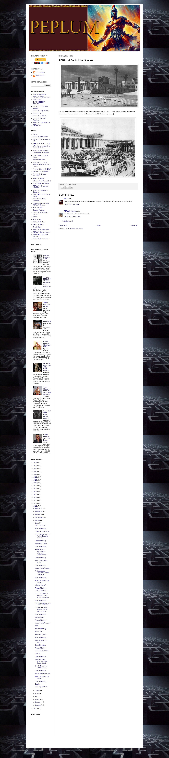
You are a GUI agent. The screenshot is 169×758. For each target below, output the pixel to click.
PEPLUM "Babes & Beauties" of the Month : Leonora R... (42, 595)
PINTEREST (37, 99)
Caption (37, 684)
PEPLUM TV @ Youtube (41, 111)
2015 (35, 494)
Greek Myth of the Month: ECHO (41, 667)
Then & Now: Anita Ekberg (46, 304)
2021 (35, 477)
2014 (35, 497)
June (37, 690)
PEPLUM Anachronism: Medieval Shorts (43, 604)
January (38, 705)
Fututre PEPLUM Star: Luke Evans (46, 437)
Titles (35, 217)
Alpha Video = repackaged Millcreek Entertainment (40, 552)
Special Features (39, 210)
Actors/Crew (37, 219)
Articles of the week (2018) (42, 169)
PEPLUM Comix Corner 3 (41, 232)
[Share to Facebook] (69, 187)
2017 (35, 489)
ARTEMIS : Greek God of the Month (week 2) (47, 367)
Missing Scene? (40, 585)
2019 (35, 483)
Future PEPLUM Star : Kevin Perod (47, 344)
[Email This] (62, 187)
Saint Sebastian (40, 645)
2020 (35, 480)
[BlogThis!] (64, 187)
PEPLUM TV (40, 75)
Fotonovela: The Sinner (41, 183)
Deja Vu (37, 654)
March (37, 699)
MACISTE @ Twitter (39, 94)
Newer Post (63, 225)
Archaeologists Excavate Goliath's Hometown (42, 573)
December (39, 508)
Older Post (133, 225)
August (37, 520)
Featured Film (37, 207)
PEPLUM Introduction (40, 137)
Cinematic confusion (42, 531)
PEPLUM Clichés (39, 222)
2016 (35, 491)
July (36, 523)
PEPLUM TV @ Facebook (41, 122)
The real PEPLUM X (40, 162)
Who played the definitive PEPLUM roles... (41, 147)
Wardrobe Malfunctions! (41, 153)
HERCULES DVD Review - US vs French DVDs (41, 609)
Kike (65, 199)
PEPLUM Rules (38, 224)
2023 (35, 471)
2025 (35, 465)
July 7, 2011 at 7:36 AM (72, 204)
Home (99, 225)
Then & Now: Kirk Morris (41, 561)
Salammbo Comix (41, 544)
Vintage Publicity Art (41, 591)
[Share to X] (66, 187)
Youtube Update (40, 635)
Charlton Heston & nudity (46, 257)
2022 (35, 474)
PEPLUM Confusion (41, 651)
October (38, 514)
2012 (35, 503)
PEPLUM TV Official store (41, 97)
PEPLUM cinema (70, 211)
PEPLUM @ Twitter (39, 116)
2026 (35, 462)
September (39, 517)
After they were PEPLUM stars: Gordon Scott (41, 661)
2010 (35, 709)
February (38, 702)
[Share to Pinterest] (72, 187)
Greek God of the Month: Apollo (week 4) (47, 414)
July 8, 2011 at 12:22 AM (72, 217)
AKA (36, 626)
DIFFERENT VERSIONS (41, 172)
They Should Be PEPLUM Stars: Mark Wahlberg (47, 390)
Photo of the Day (40, 528)
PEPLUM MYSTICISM (40, 150)
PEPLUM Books (38, 178)
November (39, 511)
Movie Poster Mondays (42, 568)
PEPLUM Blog (40, 72)
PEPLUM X (47, 321)
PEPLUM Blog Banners (41, 229)
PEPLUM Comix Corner (41, 239)
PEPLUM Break (40, 526)
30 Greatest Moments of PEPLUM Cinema (41, 204)
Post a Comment (67, 221)
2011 (35, 506)
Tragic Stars (37, 227)
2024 (35, 468)
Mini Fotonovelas (39, 160)
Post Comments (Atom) (75, 229)
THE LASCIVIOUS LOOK (41, 143)
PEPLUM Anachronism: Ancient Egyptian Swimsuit (43, 536)
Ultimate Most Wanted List (42, 181)
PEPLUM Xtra (37, 113)
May (36, 693)
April (37, 696)
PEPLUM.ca (37, 125)
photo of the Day (40, 629)
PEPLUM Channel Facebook (39, 119)
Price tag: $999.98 (41, 687)
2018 (35, 486)
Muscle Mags (39, 617)
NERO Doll (38, 632)
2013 (35, 500)
